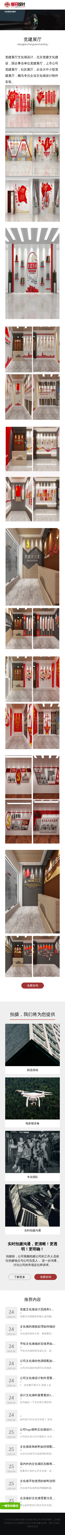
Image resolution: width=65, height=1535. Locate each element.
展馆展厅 (13, 30)
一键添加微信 (10, 1505)
